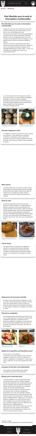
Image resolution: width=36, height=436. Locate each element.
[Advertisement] (18, 74)
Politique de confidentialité (9, 432)
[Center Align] (26, 2)
